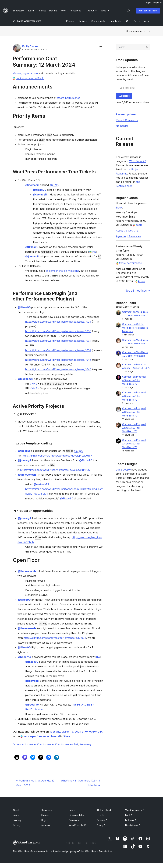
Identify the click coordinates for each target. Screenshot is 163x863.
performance (45, 744)
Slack (66, 736)
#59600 (78, 450)
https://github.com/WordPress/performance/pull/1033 (55, 637)
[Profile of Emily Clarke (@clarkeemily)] (17, 48)
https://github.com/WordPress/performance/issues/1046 (58, 369)
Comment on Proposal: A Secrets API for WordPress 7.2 (134, 380)
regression (47, 251)
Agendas (121, 236)
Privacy (17, 825)
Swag (101, 825)
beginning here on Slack (30, 78)
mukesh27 (25, 378)
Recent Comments (127, 120)
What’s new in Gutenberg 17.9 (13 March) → (80, 783)
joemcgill (32, 185)
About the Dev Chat (127, 230)
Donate (102, 820)
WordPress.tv (77, 825)
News (16, 815)
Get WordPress (148, 10)
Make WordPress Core (29, 21)
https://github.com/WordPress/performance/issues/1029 (58, 321)
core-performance (24, 744)
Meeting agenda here (25, 73)
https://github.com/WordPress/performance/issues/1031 (58, 340)
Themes (45, 815)
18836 (76, 704)
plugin (42, 139)
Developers (75, 820)
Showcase (46, 810)
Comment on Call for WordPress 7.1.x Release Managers (135, 328)
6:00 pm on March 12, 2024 (34, 50)
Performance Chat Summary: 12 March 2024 (44, 61)
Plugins (44, 820)
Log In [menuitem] (148, 2)
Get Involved (104, 810)
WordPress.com (135, 810)
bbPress (131, 820)
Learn (72, 810)
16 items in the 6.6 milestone (62, 270)
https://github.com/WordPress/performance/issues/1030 (58, 331)
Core (38, 537)
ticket (69, 450)
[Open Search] (128, 10)
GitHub (43, 623)
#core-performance (68, 97)
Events (100, 815)
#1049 (33, 383)
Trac (49, 134)
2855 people (123, 469)
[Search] (147, 47)
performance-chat (66, 744)
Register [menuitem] (157, 2)
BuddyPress (133, 825)
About (16, 810)
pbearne (24, 656)
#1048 (33, 388)
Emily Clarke (30, 46)
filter (52, 465)
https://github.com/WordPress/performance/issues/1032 (58, 350)
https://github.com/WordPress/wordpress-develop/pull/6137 (57, 455)
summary (85, 744)
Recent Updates (126, 114)
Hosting (17, 820)
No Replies (122, 125)
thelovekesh (27, 474)
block (57, 227)
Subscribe (124, 95)
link (94, 251)
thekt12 (24, 450)
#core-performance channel (42, 736)
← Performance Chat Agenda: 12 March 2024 (35, 783)
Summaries (134, 236)
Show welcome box (136, 31)
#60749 (54, 185)
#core (139, 224)
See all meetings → (137, 290)
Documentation (77, 815)
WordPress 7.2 (137, 161)
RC (99, 256)
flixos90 (39, 189)
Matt (129, 815)
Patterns (45, 825)
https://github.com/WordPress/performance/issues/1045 (58, 359)
